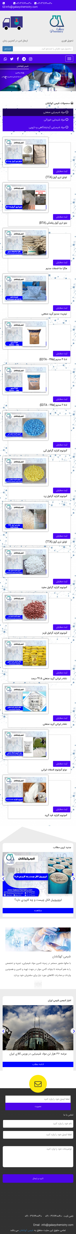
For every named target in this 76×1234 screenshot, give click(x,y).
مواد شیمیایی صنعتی (54, 112)
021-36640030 (24, 3)
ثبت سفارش (61, 171)
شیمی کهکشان (26, 1230)
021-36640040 (45, 3)
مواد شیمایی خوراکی (55, 120)
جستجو (7, 49)
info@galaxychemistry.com (21, 7)
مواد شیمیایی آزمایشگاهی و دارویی (47, 127)
